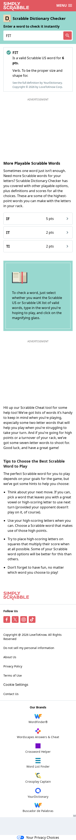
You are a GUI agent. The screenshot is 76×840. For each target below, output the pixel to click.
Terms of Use (12, 675)
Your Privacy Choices (42, 837)
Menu (61, 5)
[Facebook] (6, 619)
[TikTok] (32, 619)
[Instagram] (23, 619)
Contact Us (11, 694)
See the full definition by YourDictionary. (37, 83)
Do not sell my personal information (28, 648)
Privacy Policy (12, 666)
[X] (15, 619)
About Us (9, 657)
